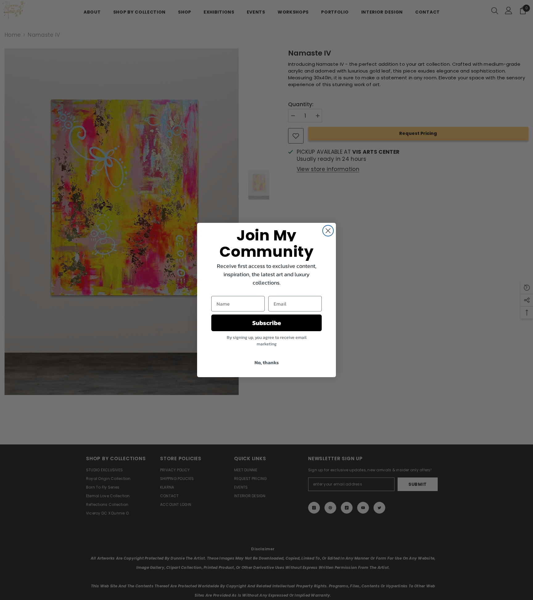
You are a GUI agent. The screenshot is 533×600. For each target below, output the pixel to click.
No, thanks (266, 362)
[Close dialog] (328, 230)
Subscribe (266, 322)
